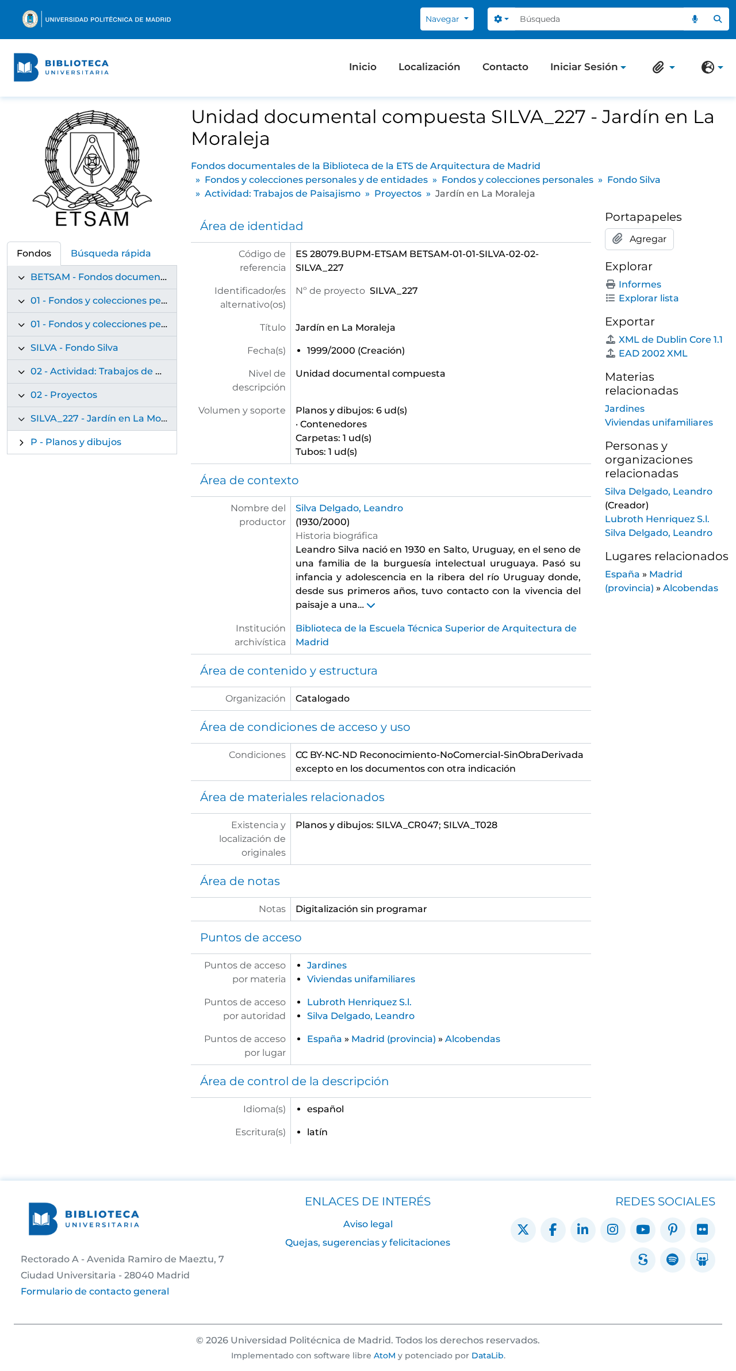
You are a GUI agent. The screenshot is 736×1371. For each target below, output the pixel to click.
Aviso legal (368, 1224)
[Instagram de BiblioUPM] (613, 1230)
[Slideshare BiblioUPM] (702, 1260)
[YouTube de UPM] (643, 1230)
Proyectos (397, 193)
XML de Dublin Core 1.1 (671, 339)
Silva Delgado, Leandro (349, 508)
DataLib (487, 1355)
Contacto (505, 66)
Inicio (363, 66)
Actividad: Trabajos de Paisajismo (283, 193)
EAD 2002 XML (653, 353)
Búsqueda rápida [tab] (111, 253)
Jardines (327, 965)
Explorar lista (649, 298)
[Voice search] (695, 18)
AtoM (385, 1355)
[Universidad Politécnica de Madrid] (96, 19)
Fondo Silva (634, 179)
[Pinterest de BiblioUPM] (672, 1230)
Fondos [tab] (34, 253)
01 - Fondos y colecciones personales (115, 324)
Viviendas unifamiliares (361, 979)
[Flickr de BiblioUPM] (702, 1230)
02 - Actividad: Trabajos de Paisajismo (118, 371)
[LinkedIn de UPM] (583, 1230)
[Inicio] (61, 67)
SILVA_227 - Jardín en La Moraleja (108, 418)
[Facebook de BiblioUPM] (553, 1230)
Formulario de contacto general (95, 1291)
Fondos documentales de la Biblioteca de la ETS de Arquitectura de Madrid (365, 165)
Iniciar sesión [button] (584, 68)
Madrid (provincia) (393, 1038)
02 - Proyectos (63, 394)
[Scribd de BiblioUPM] (643, 1260)
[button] (661, 67)
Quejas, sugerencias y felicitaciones (367, 1242)
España (324, 1038)
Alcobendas (472, 1038)
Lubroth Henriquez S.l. (359, 1002)
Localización (429, 66)
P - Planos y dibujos (75, 441)
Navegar (443, 19)
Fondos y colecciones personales (517, 179)
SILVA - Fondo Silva (74, 347)
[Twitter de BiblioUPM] (523, 1230)
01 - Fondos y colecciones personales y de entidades (150, 300)
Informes (640, 284)
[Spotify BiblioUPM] (672, 1260)
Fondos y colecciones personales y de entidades (316, 179)
